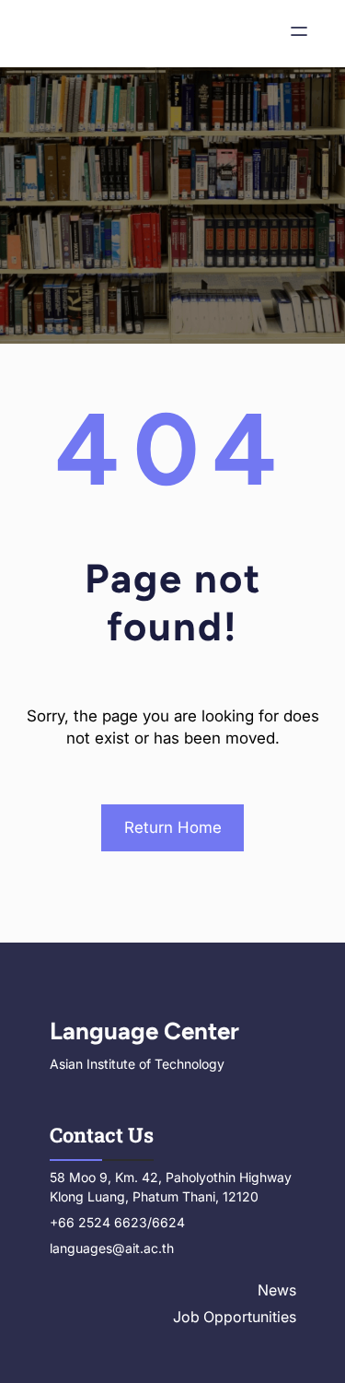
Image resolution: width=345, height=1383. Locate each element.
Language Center (144, 1031)
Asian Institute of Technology (137, 1064)
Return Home (173, 827)
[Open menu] (299, 33)
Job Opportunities (234, 1316)
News (277, 1290)
